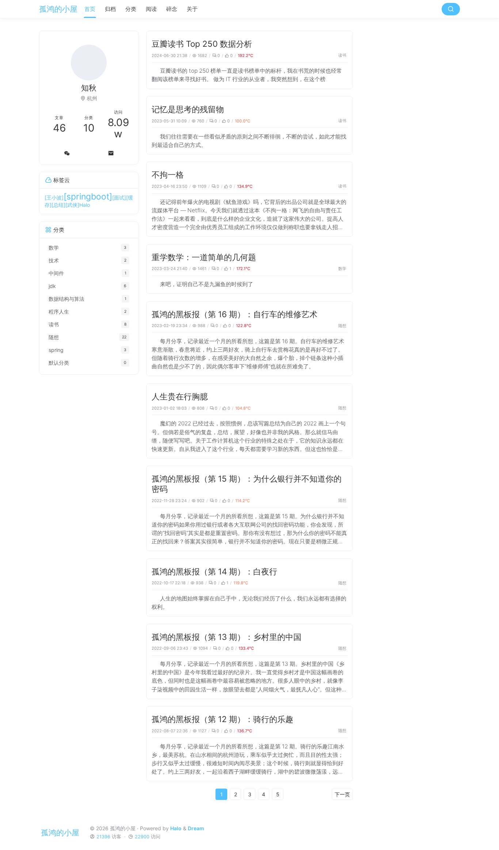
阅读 (151, 8)
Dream (196, 828)
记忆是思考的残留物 (188, 109)
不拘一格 (168, 174)
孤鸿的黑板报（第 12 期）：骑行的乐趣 (222, 719)
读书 (342, 55)
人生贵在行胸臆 (180, 396)
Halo (84, 205)
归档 (110, 8)
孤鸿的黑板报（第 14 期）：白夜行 (214, 571)
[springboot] (88, 196)
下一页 (342, 794)
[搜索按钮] (451, 9)
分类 (130, 8)
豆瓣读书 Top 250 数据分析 (202, 44)
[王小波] (54, 197)
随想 (342, 325)
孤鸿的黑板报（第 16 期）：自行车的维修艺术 (234, 314)
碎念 (171, 8)
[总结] (58, 205)
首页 (89, 8)
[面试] (119, 197)
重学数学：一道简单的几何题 (204, 257)
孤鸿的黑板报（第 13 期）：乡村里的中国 (226, 637)
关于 (192, 8)
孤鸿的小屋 (58, 9)
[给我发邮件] (111, 153)
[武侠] (72, 205)
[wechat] (67, 153)
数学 (342, 268)
